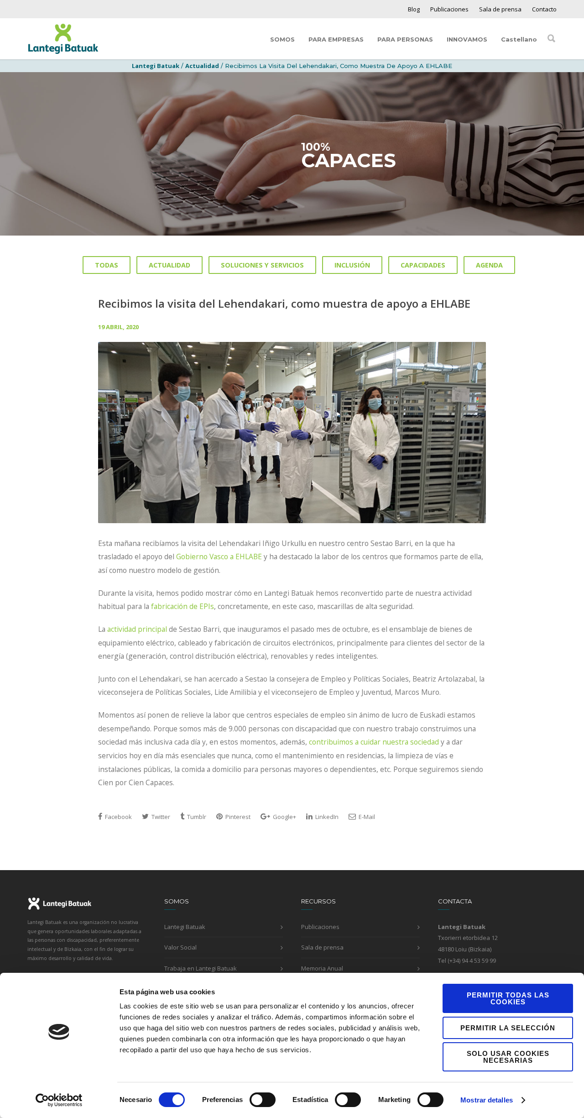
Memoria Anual (322, 968)
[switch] (263, 1099)
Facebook (118, 817)
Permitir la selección (507, 1028)
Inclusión (352, 265)
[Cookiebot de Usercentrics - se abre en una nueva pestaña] (59, 1100)
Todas (106, 265)
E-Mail (366, 817)
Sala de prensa (500, 9)
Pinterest (237, 817)
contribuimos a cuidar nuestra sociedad (374, 742)
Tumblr (196, 817)
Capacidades (423, 265)
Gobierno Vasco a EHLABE (219, 556)
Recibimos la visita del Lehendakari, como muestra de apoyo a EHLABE (284, 303)
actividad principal (137, 629)
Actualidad (202, 66)
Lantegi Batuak (184, 927)
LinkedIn (326, 817)
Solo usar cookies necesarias (508, 1057)
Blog (414, 9)
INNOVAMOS (467, 39)
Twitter (160, 817)
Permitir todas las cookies (508, 998)
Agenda (489, 265)
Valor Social (180, 947)
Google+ (283, 817)
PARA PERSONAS (405, 39)
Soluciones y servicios (262, 265)
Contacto (544, 9)
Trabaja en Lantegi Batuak (200, 968)
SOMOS (282, 39)
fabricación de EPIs (182, 606)
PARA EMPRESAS (336, 39)
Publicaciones (449, 9)
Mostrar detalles (486, 1100)
